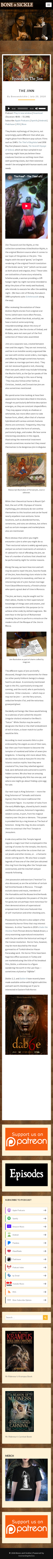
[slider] (42, 108)
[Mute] (36, 108)
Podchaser (10, 124)
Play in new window (23, 113)
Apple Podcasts (22, 120)
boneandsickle (19, 96)
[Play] (8, 108)
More (24, 124)
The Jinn (26, 91)
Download (38, 113)
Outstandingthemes (26, 1556)
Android (42, 120)
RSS (18, 124)
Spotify (34, 120)
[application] (26, 108)
